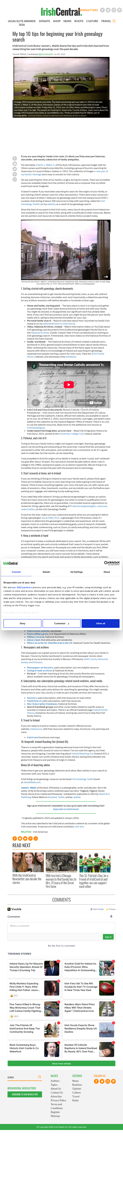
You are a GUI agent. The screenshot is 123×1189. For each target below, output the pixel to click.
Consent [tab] (16, 572)
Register (55, 1112)
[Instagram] (113, 10)
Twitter (61, 797)
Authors (55, 1080)
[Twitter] (108, 10)
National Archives (40, 332)
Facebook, (53, 797)
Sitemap (55, 1116)
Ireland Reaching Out (82, 753)
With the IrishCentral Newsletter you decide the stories (26, 878)
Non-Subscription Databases (42, 703)
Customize (59, 623)
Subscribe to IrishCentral (66, 809)
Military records (35, 636)
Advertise (56, 1096)
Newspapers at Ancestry (40, 667)
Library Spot (33, 639)
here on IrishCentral (64, 323)
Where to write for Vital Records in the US (49, 642)
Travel (75, 1096)
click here (79, 826)
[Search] (114, 21)
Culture (76, 1092)
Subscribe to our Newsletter (25, 1094)
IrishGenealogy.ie (36, 427)
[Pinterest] (119, 10)
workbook (71, 356)
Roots (75, 1100)
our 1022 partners (22, 587)
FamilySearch (34, 700)
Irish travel (33, 737)
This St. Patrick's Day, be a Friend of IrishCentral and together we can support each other (93, 881)
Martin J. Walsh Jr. (46, 164)
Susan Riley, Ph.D (50, 517)
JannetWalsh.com (31, 782)
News (75, 1080)
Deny (22, 623)
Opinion (76, 1088)
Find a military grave (38, 633)
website (51, 204)
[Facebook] (102, 10)
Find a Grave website (38, 630)
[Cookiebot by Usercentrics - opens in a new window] (106, 563)
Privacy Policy (58, 1100)
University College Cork (71, 433)
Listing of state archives (39, 670)
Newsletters (88, 10)
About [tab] (107, 572)
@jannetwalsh (46, 54)
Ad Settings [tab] (76, 572)
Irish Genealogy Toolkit (83, 779)
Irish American (40, 831)
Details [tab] (46, 572)
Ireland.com (36, 728)
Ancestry (32, 697)
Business (77, 1084)
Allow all (100, 623)
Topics (54, 1084)
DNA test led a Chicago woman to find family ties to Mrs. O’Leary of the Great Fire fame (61, 881)
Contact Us (57, 1092)
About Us (56, 1088)
